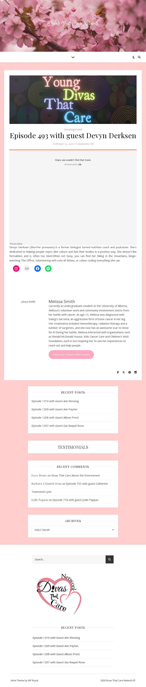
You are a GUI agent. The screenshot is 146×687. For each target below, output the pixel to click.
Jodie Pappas (40, 500)
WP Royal (33, 680)
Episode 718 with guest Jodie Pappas (75, 500)
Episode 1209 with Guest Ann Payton (54, 409)
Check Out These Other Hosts (71, 354)
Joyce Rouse (39, 475)
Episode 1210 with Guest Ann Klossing (55, 401)
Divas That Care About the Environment (75, 475)
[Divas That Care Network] (73, 24)
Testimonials (73, 447)
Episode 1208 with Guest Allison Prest (55, 417)
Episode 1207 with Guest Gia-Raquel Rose (58, 425)
